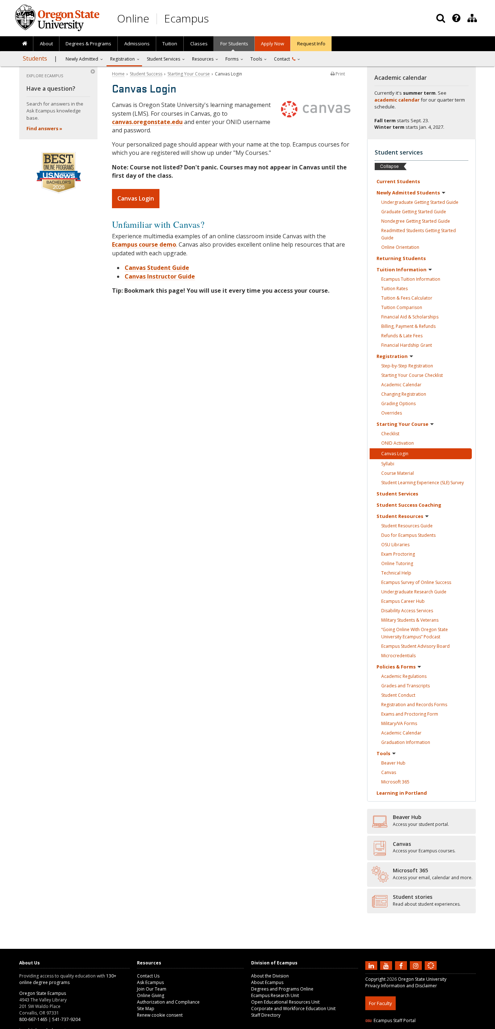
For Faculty (380, 1003)
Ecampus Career (403, 601)
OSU (395, 545)
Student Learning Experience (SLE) (422, 482)
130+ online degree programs (67, 979)
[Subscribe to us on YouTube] (387, 965)
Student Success (146, 74)
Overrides (391, 413)
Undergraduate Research (413, 592)
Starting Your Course (188, 74)
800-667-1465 (33, 1019)
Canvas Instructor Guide (160, 276)
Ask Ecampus (150, 982)
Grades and (405, 686)
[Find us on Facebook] (402, 965)
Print (339, 74)
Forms (231, 59)
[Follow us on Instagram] (417, 965)
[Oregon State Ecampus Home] (158, 18)
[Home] (24, 44)
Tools (256, 59)
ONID (397, 443)
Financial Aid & (409, 317)
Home (118, 74)
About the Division (270, 976)
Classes (199, 43)
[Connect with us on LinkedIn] (372, 965)
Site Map (145, 1008)
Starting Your (402, 424)
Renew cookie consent (160, 1015)
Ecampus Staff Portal (395, 1020)
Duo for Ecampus (408, 535)
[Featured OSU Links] (456, 18)
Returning (401, 258)
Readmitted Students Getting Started (418, 234)
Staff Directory (265, 1015)
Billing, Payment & (408, 326)
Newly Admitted (82, 59)
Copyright (375, 979)
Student (397, 493)
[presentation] (456, 18)
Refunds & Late (402, 336)
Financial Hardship (406, 345)
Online (133, 18)
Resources (202, 59)
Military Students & (409, 620)
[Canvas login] (431, 971)
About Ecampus (267, 982)
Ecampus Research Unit (275, 995)
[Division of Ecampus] (472, 18)
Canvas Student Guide (157, 268)
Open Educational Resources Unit (285, 1002)
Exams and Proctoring (409, 714)
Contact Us (148, 976)
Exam (398, 554)
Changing (403, 394)
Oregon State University (422, 979)
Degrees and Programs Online (282, 989)
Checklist (390, 434)
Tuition (169, 43)
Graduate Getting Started (413, 212)
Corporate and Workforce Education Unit (293, 1008)
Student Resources (407, 526)
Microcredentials (398, 656)
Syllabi (387, 464)
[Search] (441, 18)
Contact (283, 59)
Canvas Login (135, 198)
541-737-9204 (66, 1019)
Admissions (137, 43)
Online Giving (150, 995)
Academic (401, 385)
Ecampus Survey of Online (416, 582)
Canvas (388, 772)
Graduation (405, 742)
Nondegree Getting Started (415, 221)
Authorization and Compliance (168, 1002)
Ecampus (186, 18)
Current (398, 181)
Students (35, 58)
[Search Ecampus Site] (441, 18)
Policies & (396, 666)
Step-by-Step (407, 366)
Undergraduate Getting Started (419, 202)
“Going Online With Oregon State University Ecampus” (414, 633)
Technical (396, 573)
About (46, 43)
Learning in (402, 793)
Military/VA (399, 723)
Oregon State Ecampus (42, 993)
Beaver (393, 763)
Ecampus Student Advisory (415, 646)
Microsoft (395, 782)
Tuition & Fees (406, 298)
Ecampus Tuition (410, 279)
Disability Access (407, 611)
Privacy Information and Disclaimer (401, 986)
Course (397, 473)
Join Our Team (151, 989)
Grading (398, 403)
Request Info (311, 43)
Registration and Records (414, 704)
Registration (122, 59)
